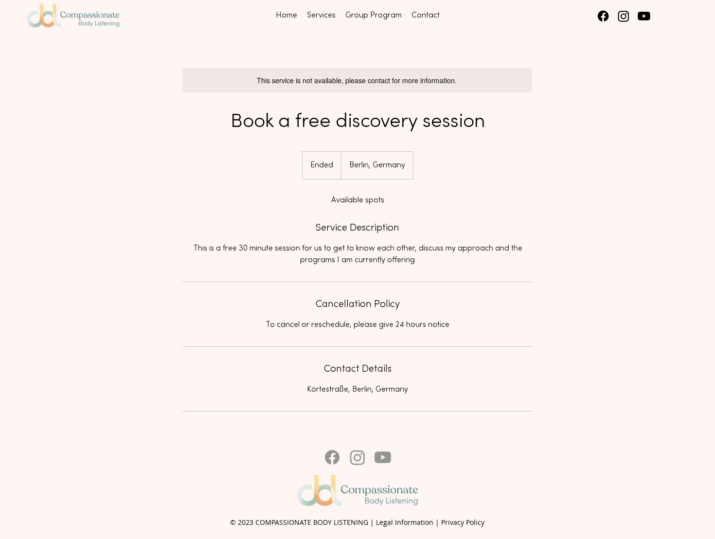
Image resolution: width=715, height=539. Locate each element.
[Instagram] (623, 16)
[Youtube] (644, 16)
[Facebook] (603, 16)
